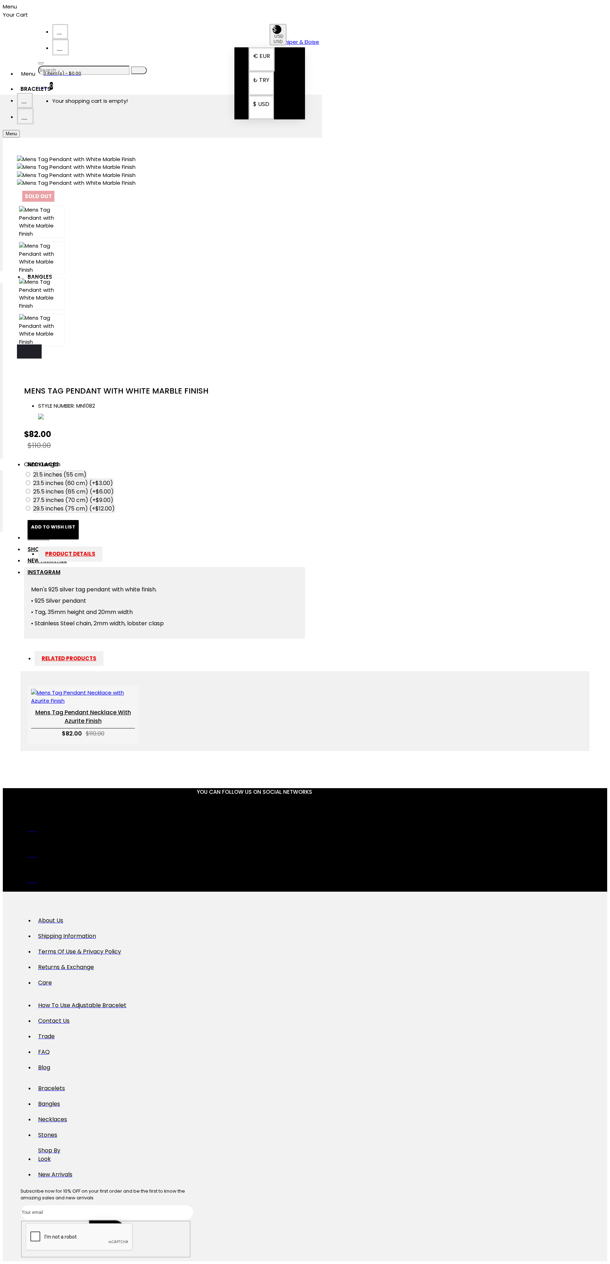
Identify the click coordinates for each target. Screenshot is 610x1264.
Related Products (69, 658)
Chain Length (42, 464)
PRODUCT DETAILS (70, 553)
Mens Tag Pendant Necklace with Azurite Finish (83, 716)
